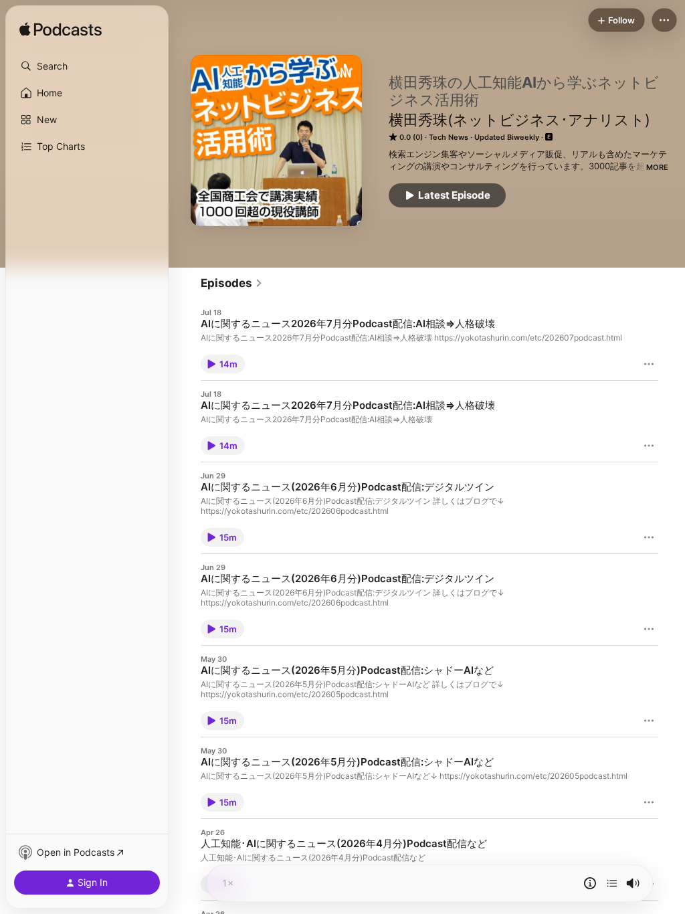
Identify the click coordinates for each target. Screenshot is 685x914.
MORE (657, 167)
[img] (60, 30)
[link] (232, 283)
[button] (87, 66)
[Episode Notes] (590, 883)
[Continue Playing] (612, 883)
